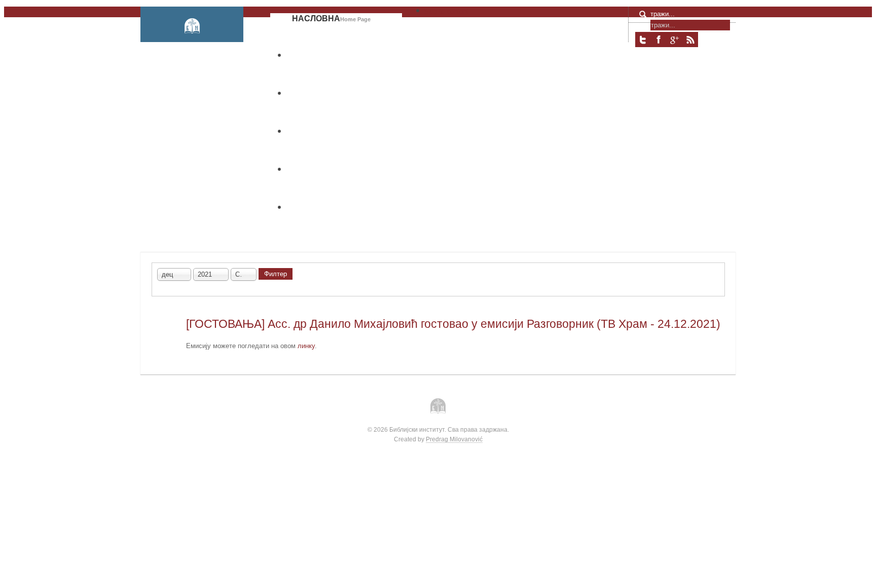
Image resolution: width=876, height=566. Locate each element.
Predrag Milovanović (454, 439)
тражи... (662, 14)
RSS (690, 39)
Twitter (642, 39)
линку (306, 346)
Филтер (275, 274)
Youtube (674, 39)
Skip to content (446, 11)
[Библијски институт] (191, 26)
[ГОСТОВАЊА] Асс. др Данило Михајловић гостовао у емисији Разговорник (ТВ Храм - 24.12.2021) (453, 323)
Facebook (658, 39)
